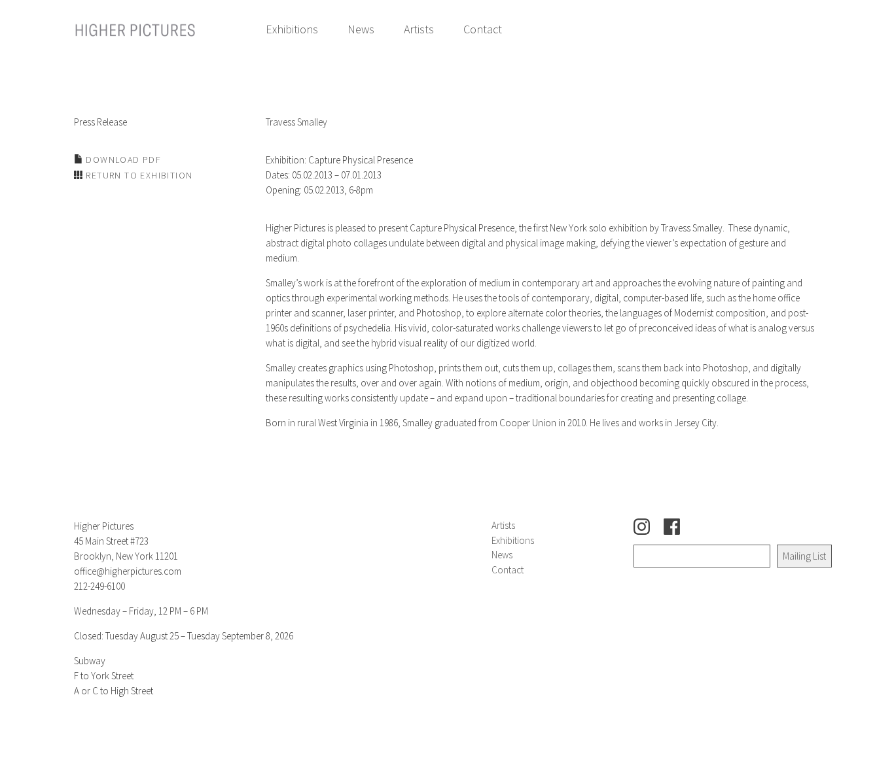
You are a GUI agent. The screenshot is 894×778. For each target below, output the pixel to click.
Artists (419, 29)
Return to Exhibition (137, 175)
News (361, 29)
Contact (482, 29)
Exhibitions (292, 29)
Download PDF (122, 159)
